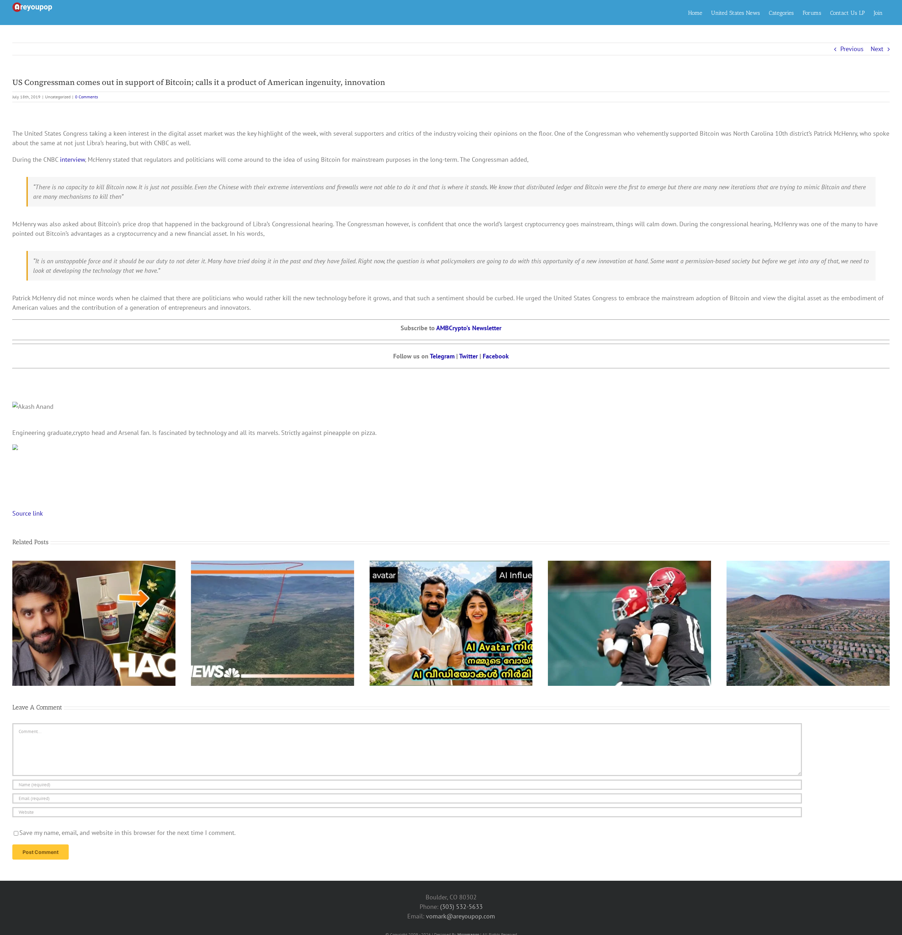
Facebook (495, 356)
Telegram (442, 356)
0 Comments (86, 96)
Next (877, 49)
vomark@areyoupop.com (460, 916)
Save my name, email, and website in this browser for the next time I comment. (127, 833)
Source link (27, 513)
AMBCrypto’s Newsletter (468, 328)
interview (71, 159)
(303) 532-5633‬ (461, 907)
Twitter (469, 356)
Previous (852, 49)
